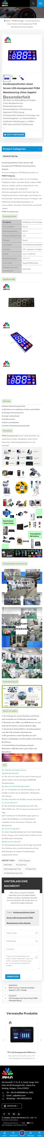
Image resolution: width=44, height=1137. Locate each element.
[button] (40, 1040)
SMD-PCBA (8, 865)
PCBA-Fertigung (24, 861)
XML (23, 1123)
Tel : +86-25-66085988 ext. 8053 (19, 1092)
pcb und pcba (21, 865)
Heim (8, 21)
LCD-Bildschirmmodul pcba (13, 873)
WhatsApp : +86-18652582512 (19, 1099)
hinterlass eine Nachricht (22, 1133)
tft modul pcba (30, 869)
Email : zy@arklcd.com (15, 1096)
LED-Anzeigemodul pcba (12, 869)
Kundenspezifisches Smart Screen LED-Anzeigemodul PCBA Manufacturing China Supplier (21, 917)
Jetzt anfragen (15, 135)
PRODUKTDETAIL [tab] (10, 156)
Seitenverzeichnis (10, 1123)
